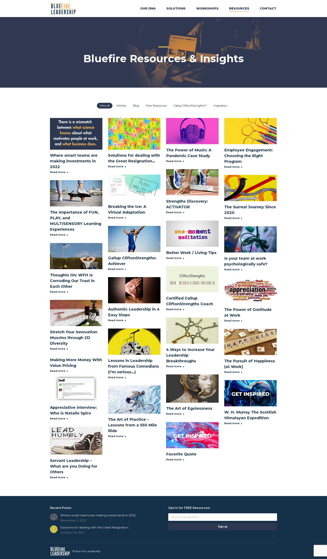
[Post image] (54, 517)
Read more (57, 172)
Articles (121, 105)
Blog (136, 105)
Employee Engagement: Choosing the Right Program (248, 156)
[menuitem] (147, 8)
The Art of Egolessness (189, 408)
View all (105, 105)
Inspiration (220, 105)
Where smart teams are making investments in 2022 (73, 161)
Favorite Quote (181, 454)
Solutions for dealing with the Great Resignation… (95, 527)
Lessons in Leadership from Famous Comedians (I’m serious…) (133, 366)
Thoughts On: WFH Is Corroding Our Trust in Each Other (72, 281)
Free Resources (156, 105)
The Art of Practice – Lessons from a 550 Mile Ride (132, 425)
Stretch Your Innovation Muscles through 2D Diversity (73, 338)
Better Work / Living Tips (191, 252)
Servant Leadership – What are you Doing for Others (73, 466)
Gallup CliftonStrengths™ (190, 105)
